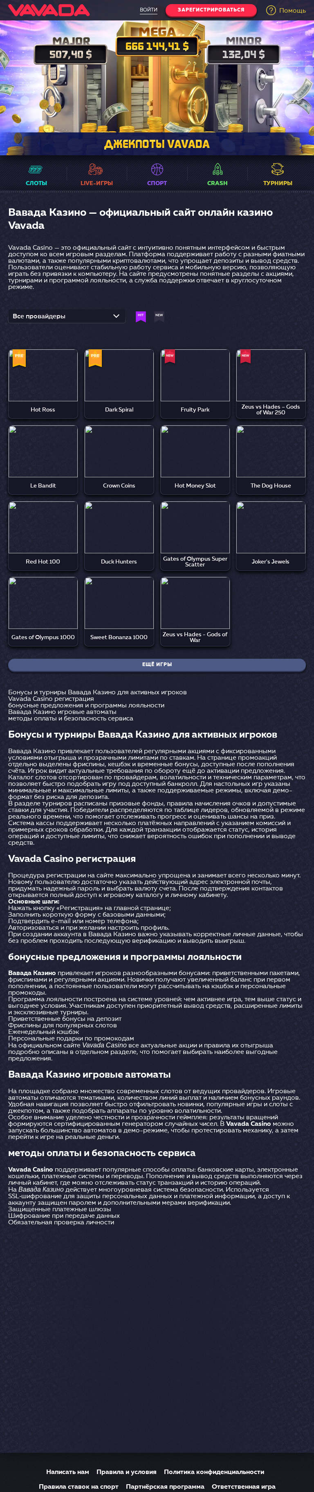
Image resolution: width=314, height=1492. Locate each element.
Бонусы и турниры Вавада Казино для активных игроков (97, 692)
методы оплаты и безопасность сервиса (70, 719)
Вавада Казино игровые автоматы (62, 712)
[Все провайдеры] (67, 319)
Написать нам (67, 1472)
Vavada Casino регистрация (51, 699)
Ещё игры (157, 664)
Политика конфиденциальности (214, 1472)
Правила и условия (126, 1472)
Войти (148, 10)
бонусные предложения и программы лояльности (86, 705)
